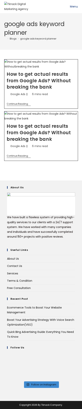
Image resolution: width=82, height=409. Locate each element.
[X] (8, 355)
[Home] (5, 38)
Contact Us (14, 266)
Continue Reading (19, 104)
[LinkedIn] (8, 369)
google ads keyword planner (38, 38)
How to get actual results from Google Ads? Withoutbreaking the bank (39, 80)
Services (12, 273)
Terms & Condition (19, 281)
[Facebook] (8, 360)
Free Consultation (19, 288)
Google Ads (17, 94)
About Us (13, 259)
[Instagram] (8, 365)
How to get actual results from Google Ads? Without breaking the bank (39, 132)
